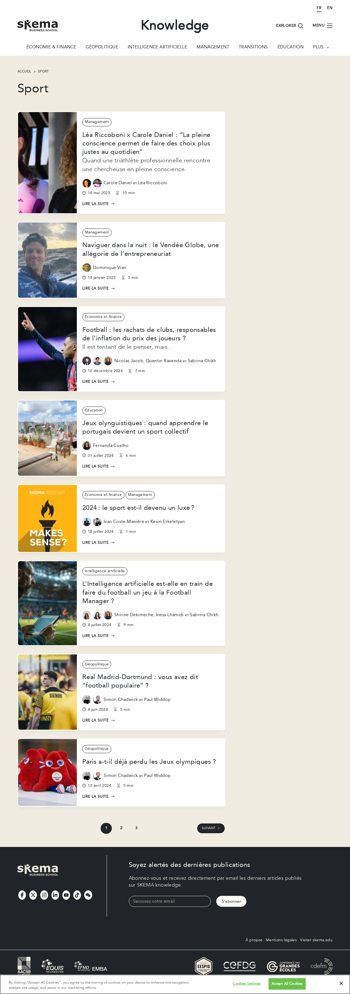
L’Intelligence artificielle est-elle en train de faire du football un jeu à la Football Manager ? (147, 592)
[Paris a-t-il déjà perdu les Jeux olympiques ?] (47, 772)
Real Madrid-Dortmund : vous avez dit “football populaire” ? (140, 681)
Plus (318, 47)
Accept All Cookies (287, 983)
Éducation (291, 47)
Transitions (253, 47)
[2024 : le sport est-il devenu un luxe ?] (47, 518)
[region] (175, 984)
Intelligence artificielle (157, 47)
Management (213, 47)
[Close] (341, 983)
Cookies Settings (247, 983)
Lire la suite (95, 204)
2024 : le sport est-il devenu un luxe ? (138, 508)
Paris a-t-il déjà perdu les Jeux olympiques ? (149, 762)
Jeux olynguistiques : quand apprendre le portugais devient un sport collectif (145, 427)
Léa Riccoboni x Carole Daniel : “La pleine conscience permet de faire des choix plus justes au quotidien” (146, 143)
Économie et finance (103, 317)
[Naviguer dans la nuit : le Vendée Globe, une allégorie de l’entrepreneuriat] (47, 260)
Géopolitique (102, 47)
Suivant (209, 828)
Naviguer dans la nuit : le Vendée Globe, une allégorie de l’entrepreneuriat (150, 249)
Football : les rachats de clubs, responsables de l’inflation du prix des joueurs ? (149, 334)
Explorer (286, 26)
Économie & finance (51, 47)
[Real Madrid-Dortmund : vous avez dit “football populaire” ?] (47, 692)
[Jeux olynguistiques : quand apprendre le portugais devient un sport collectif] (47, 438)
